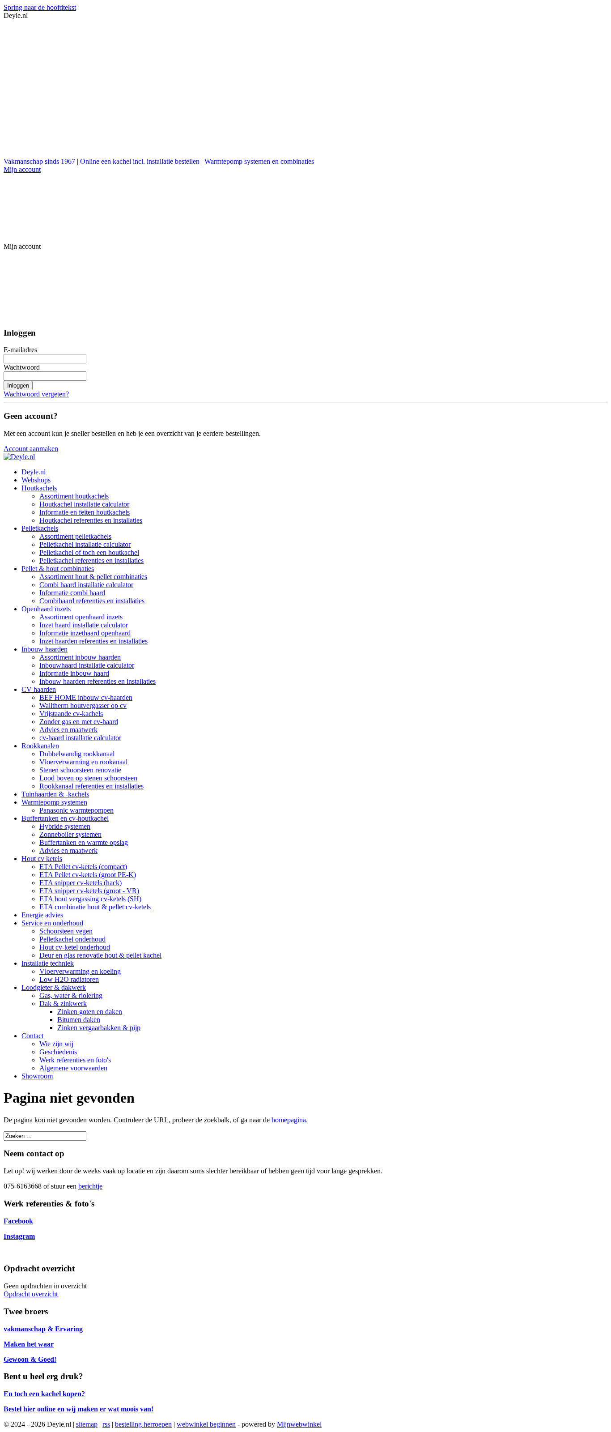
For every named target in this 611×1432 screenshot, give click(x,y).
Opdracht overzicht (31, 1294)
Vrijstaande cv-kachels (71, 713)
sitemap (87, 1424)
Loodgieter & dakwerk (53, 987)
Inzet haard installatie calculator (83, 625)
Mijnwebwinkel (299, 1424)
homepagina (289, 1120)
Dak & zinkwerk (63, 1003)
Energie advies (42, 915)
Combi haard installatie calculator (86, 584)
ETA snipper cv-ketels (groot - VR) (89, 891)
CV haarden (38, 689)
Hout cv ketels (41, 858)
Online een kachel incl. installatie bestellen (139, 161)
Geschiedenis (58, 1052)
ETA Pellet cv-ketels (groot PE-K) (87, 874)
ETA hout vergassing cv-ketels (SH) (90, 899)
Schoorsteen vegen (66, 931)
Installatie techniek (47, 963)
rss (106, 1424)
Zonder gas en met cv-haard (78, 721)
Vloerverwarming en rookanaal (83, 762)
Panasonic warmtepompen (76, 810)
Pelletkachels (39, 528)
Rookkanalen (40, 746)
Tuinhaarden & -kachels (55, 794)
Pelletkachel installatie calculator (85, 544)
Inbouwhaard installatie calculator (86, 665)
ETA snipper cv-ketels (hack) (80, 882)
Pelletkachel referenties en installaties (91, 560)
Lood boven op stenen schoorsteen (88, 778)
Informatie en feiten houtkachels (84, 512)
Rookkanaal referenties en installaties (91, 786)
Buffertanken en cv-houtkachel (65, 818)
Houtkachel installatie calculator (84, 504)
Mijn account (22, 169)
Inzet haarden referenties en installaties (93, 641)
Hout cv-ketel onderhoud (74, 947)
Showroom (37, 1076)
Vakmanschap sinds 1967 (39, 161)
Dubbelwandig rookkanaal (77, 754)
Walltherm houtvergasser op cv (83, 705)
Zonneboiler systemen (70, 834)
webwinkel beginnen (206, 1424)
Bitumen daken (78, 1019)
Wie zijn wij (56, 1044)
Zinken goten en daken (89, 1011)
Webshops (36, 480)
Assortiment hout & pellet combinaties (93, 576)
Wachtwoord (22, 367)
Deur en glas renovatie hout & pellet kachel (100, 955)
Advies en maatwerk (68, 729)
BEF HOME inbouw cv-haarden (85, 697)
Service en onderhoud (52, 923)
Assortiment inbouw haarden (80, 657)
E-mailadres (20, 350)
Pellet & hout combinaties (57, 568)
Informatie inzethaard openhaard (85, 633)
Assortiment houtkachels (74, 496)
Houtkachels (39, 488)
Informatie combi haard (72, 593)
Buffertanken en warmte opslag (83, 842)
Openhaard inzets (46, 609)
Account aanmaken (31, 448)
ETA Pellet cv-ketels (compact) (83, 866)
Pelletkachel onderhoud (72, 939)
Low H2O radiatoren (69, 979)
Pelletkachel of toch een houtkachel (89, 552)
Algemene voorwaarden (73, 1068)
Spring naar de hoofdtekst (40, 7)
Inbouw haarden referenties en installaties (97, 681)
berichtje (90, 1186)
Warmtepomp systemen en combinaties (259, 161)
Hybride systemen (64, 826)
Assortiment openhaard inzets (81, 617)
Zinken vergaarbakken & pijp (98, 1027)
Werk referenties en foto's (75, 1060)
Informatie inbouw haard (74, 673)
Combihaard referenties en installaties (91, 601)
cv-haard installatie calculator (80, 738)
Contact (32, 1036)
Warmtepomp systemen (54, 802)
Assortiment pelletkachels (75, 536)
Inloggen (18, 385)
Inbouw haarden (44, 649)
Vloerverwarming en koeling (80, 971)
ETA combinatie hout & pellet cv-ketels (95, 907)
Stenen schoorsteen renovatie (80, 770)
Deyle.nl (33, 472)
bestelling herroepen (143, 1424)
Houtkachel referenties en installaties (90, 520)
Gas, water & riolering (70, 995)
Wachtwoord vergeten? (36, 394)
